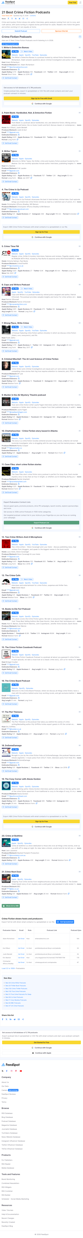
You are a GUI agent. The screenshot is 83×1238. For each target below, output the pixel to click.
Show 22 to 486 (12, 906)
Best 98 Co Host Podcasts (14, 997)
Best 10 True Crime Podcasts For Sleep (18, 994)
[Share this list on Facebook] (8, 18)
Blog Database (7, 1117)
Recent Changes (8, 1218)
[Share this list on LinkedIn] (16, 18)
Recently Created (8, 1222)
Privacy (4, 1098)
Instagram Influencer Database (13, 1141)
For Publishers (7, 1160)
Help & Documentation (10, 1214)
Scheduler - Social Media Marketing (15, 1199)
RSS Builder (6, 1195)
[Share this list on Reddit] (19, 18)
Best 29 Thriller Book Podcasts (16, 985)
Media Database (8, 1168)
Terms (4, 1102)
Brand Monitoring (8, 1179)
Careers (10, 1090)
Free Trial (72, 3)
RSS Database (7, 1113)
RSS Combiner (7, 1191)
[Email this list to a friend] (23, 18)
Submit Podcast (21, 31)
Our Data (5, 1086)
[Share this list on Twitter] (12, 18)
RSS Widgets (6, 1187)
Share (4, 18)
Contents (33, 15)
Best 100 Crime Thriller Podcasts (16, 988)
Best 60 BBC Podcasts (13, 1003)
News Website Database (11, 1137)
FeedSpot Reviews (9, 1094)
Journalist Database (9, 1129)
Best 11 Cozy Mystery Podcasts (16, 1000)
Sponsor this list (61, 31)
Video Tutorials (7, 1210)
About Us (5, 1082)
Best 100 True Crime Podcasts (16, 991)
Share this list (8, 1015)
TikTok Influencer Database (12, 1149)
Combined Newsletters (10, 1183)
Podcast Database (9, 1121)
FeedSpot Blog (7, 1226)
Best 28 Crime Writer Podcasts (16, 983)
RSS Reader (6, 1164)
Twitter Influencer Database (12, 1145)
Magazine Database (9, 1125)
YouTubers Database (9, 1133)
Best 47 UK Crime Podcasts (15, 1006)
